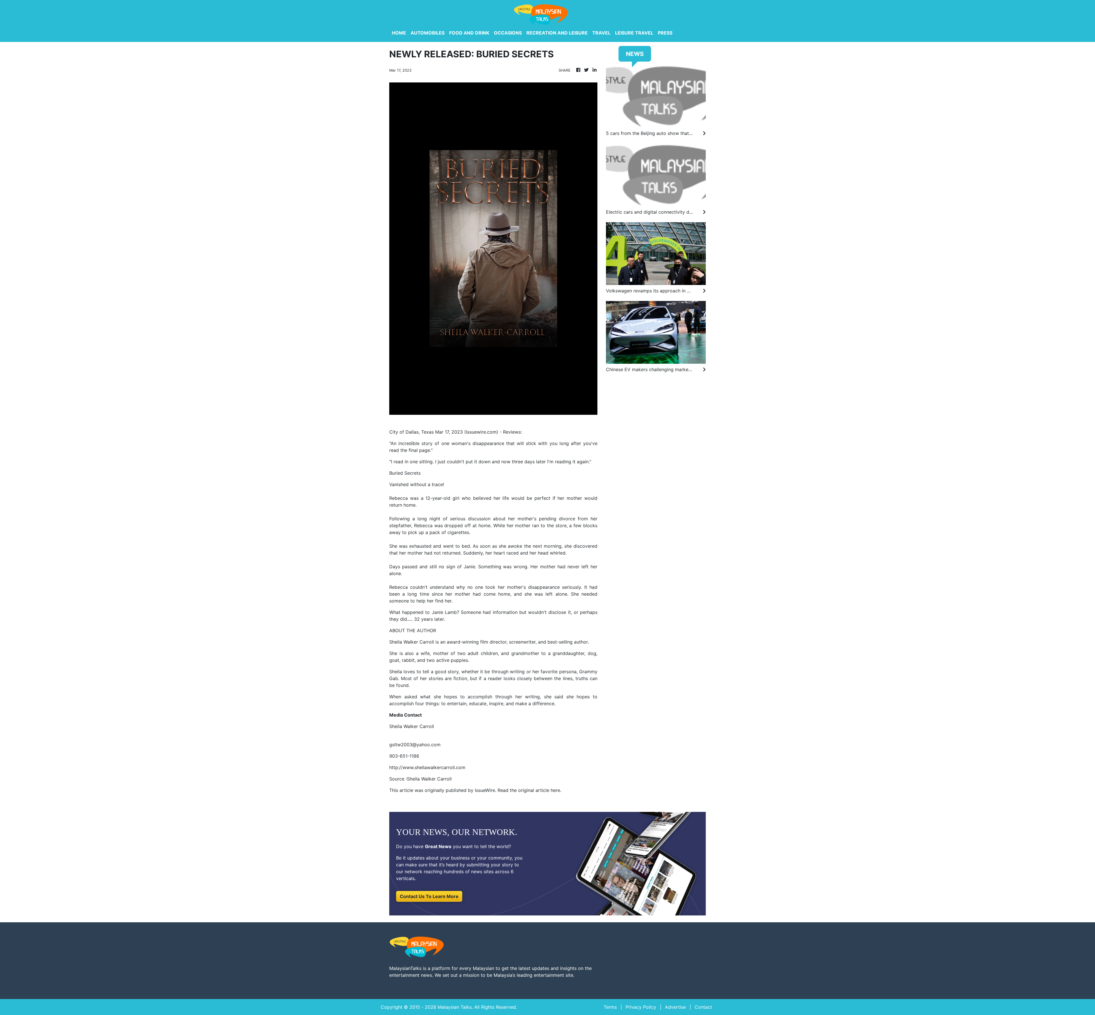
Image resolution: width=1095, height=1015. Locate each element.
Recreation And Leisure (557, 33)
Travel (601, 33)
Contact (703, 1007)
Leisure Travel (634, 33)
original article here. (539, 790)
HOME (399, 33)
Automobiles (428, 33)
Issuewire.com (481, 432)
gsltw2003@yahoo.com (415, 744)
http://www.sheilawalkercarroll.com (427, 767)
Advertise (675, 1007)
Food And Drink (469, 33)
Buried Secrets (405, 473)
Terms (610, 1007)
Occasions (508, 33)
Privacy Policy (641, 1007)
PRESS (665, 33)
